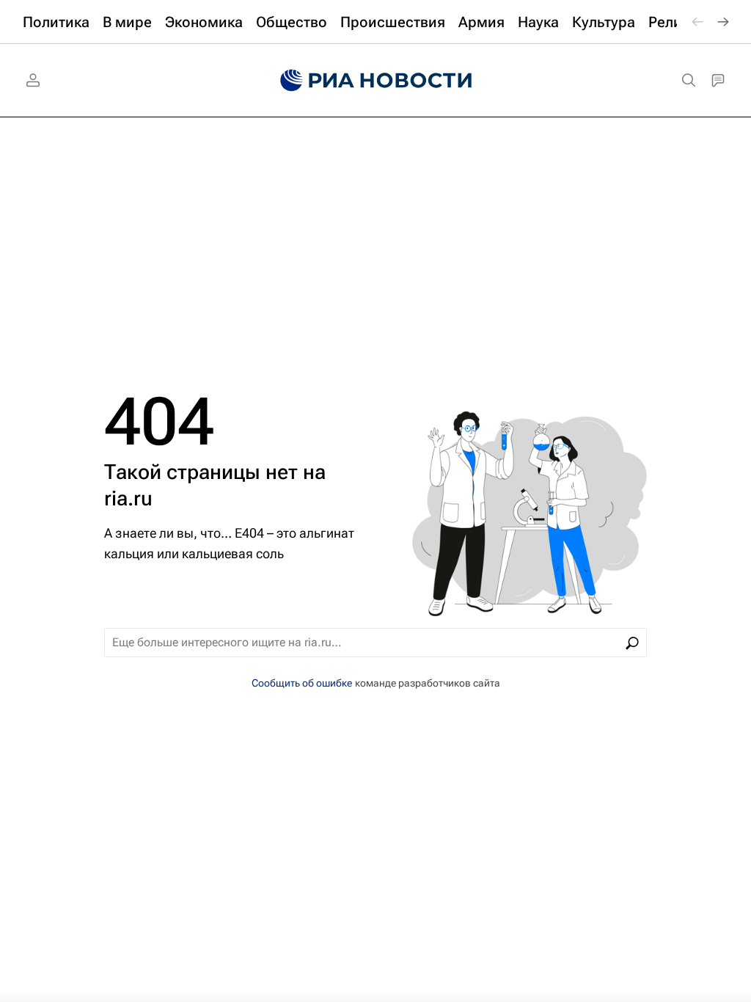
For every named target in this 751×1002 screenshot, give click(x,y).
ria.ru (128, 498)
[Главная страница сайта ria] (375, 80)
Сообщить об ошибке (302, 683)
